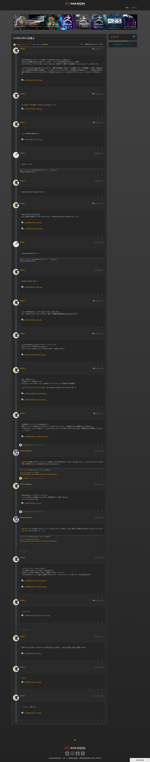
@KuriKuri (29, 450)
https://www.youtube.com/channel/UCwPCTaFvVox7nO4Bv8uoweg (38, 474)
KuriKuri (22, 48)
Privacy (98, 758)
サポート (64, 758)
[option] (20, 22)
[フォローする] (134, 36)
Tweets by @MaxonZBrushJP (117, 41)
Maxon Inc (57, 758)
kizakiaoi (22, 451)
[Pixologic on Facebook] (77, 754)
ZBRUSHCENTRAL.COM (86, 758)
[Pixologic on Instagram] (72, 754)
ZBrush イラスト (21, 44)
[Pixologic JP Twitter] (67, 754)
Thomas (22, 153)
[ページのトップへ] (75, 740)
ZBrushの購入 (73, 758)
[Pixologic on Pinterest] (83, 754)
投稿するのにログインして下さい (94, 44)
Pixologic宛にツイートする (123, 44)
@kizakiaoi (29, 484)
